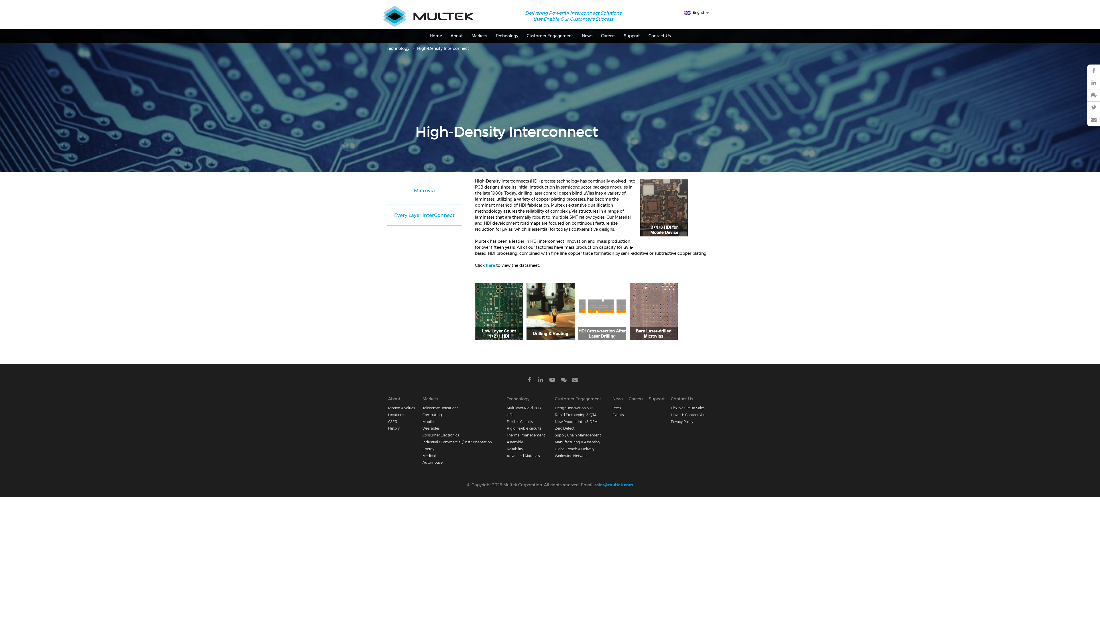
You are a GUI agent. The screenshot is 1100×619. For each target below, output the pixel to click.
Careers (608, 35)
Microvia (424, 190)
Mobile (428, 422)
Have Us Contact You (688, 415)
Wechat (1093, 95)
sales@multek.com (613, 484)
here (490, 265)
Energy (428, 449)
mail (1093, 120)
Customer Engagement (550, 35)
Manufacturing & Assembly (577, 442)
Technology (507, 35)
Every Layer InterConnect (424, 215)
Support (632, 35)
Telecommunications (440, 408)
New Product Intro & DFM (576, 422)
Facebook (529, 380)
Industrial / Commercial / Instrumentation (457, 442)
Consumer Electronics (441, 435)
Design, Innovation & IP (574, 408)
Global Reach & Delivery (574, 449)
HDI (510, 415)
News (587, 35)
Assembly (515, 442)
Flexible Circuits (520, 422)
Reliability (515, 449)
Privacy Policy (682, 422)
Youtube (552, 380)
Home (436, 35)
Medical (429, 456)
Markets (479, 35)
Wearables (431, 428)
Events (618, 415)
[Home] (428, 9)
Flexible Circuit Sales (687, 408)
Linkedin (1093, 83)
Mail (575, 380)
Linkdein (541, 380)
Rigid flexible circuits (524, 428)
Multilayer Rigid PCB (524, 408)
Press (616, 408)
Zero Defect (565, 428)
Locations (396, 415)
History (394, 428)
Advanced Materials (523, 456)
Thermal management (526, 435)
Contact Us (660, 35)
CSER (392, 422)
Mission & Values (401, 408)
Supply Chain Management (578, 435)
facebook (1093, 70)
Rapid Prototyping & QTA (576, 415)
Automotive (433, 462)
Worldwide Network (571, 456)
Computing (432, 415)
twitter (1093, 108)
